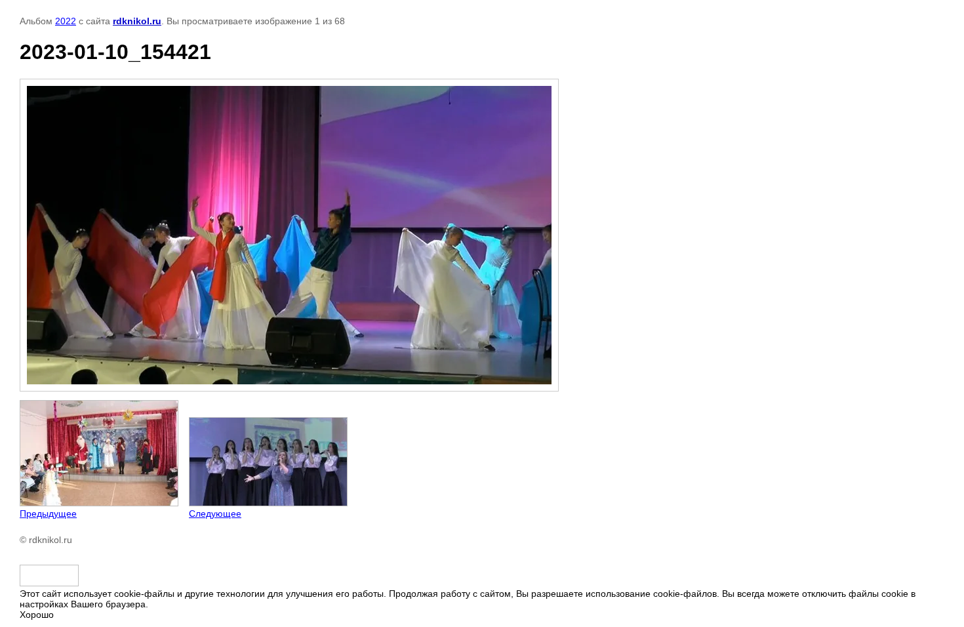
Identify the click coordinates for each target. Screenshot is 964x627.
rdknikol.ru (137, 21)
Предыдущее (48, 513)
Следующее (215, 513)
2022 (65, 21)
